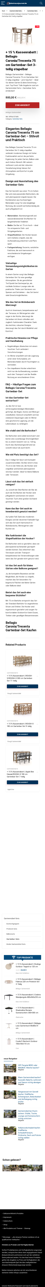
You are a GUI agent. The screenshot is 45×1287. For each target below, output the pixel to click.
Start (3, 11)
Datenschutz (7, 1221)
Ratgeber (21, 1070)
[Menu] (3, 3)
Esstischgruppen (12, 924)
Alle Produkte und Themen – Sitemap (16, 1228)
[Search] (41, 3)
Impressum (7, 1217)
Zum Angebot (22, 105)
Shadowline (19, 1017)
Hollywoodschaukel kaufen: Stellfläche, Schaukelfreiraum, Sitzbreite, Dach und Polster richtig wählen (29, 1133)
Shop (5, 1225)
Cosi (17, 1048)
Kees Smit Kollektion (22, 973)
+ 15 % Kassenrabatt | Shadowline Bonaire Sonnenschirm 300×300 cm (27, 1010)
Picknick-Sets (11, 929)
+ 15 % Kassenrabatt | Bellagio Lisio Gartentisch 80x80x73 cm (28, 1025)
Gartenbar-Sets (32, 11)
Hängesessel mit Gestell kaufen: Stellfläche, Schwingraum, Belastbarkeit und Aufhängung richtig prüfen (29, 1097)
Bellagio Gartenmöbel (13, 112)
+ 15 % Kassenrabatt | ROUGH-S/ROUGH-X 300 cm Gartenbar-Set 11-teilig (20, 678)
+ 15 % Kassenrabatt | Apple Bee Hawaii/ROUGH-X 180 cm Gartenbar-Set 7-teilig (20, 774)
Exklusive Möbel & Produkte (13, 1213)
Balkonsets (10, 934)
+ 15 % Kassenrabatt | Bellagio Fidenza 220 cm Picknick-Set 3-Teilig (28, 981)
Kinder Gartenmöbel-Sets (16, 944)
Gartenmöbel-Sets (16, 11)
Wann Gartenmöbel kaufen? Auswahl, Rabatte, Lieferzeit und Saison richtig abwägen (29, 1079)
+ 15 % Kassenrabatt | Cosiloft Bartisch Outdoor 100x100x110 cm (26, 1041)
